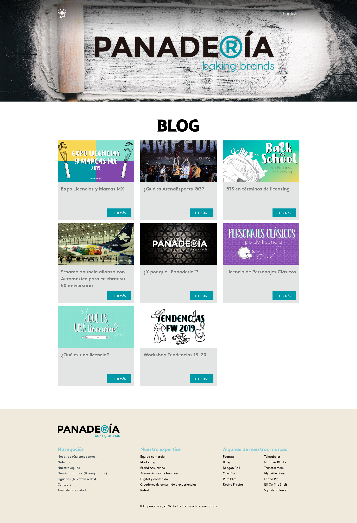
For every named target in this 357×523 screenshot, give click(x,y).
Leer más (119, 213)
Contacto (64, 484)
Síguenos (77, 478)
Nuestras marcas (82, 473)
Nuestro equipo (69, 467)
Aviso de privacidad (72, 490)
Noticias (64, 462)
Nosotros (77, 456)
